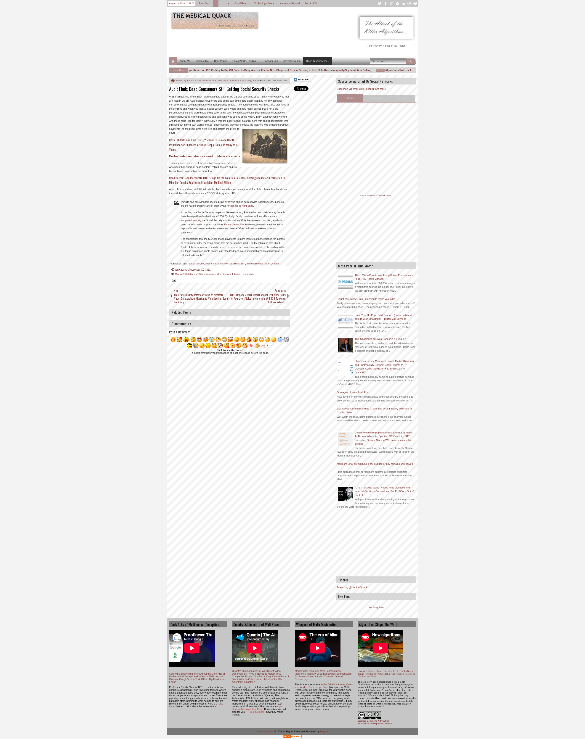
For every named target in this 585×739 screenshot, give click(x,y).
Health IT (277, 263)
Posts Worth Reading (244, 61)
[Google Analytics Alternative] (292, 737)
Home (173, 61)
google (391, 3)
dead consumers (214, 263)
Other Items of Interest (228, 274)
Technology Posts (264, 3)
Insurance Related (289, 3)
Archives (402, 98)
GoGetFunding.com (383, 195)
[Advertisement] (252, 43)
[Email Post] (173, 280)
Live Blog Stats (376, 607)
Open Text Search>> (317, 61)
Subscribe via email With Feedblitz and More (361, 88)
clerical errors (232, 263)
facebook (385, 3)
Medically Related (184, 274)
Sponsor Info (271, 61)
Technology (248, 274)
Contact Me (202, 61)
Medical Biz (311, 3)
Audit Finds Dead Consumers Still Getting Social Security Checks (224, 88)
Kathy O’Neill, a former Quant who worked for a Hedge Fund (324, 686)
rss (397, 3)
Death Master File (234, 224)
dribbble (409, 3)
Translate (375, 98)
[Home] (172, 80)
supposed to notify (191, 220)
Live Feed (204, 3)
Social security (196, 263)
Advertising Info (291, 61)
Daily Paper (220, 61)
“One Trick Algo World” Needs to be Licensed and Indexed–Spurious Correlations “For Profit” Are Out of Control (384, 491)
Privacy (350, 98)
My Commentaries (205, 274)
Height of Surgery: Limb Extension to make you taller (366, 299)
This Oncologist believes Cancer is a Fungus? (380, 339)
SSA (242, 263)
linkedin (403, 3)
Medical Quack (265, 731)
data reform (264, 263)
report (239, 212)
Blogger (324, 731)
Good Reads (241, 3)
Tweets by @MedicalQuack (352, 587)
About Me (185, 61)
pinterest (415, 3)
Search (410, 61)
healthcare (252, 263)
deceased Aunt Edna (241, 205)
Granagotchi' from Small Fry (352, 392)
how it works (368, 195)
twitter (380, 3)
